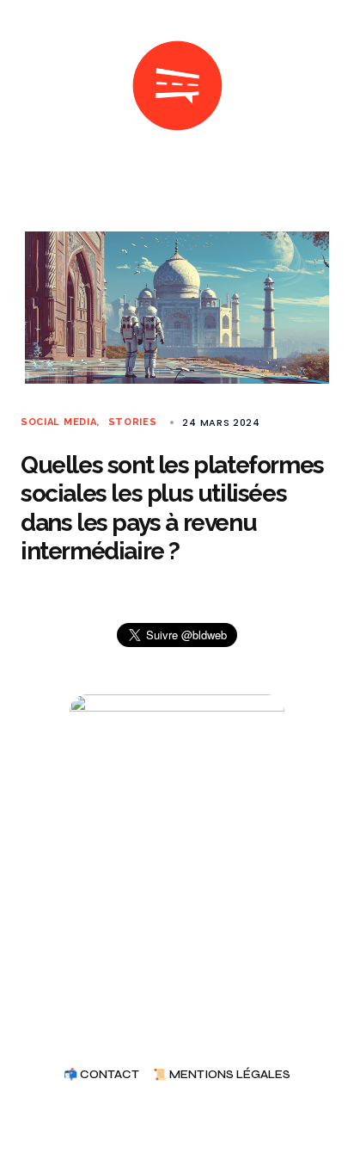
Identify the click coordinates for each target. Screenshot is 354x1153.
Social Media (58, 422)
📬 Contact (101, 1075)
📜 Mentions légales (221, 1075)
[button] (27, 86)
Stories (132, 422)
